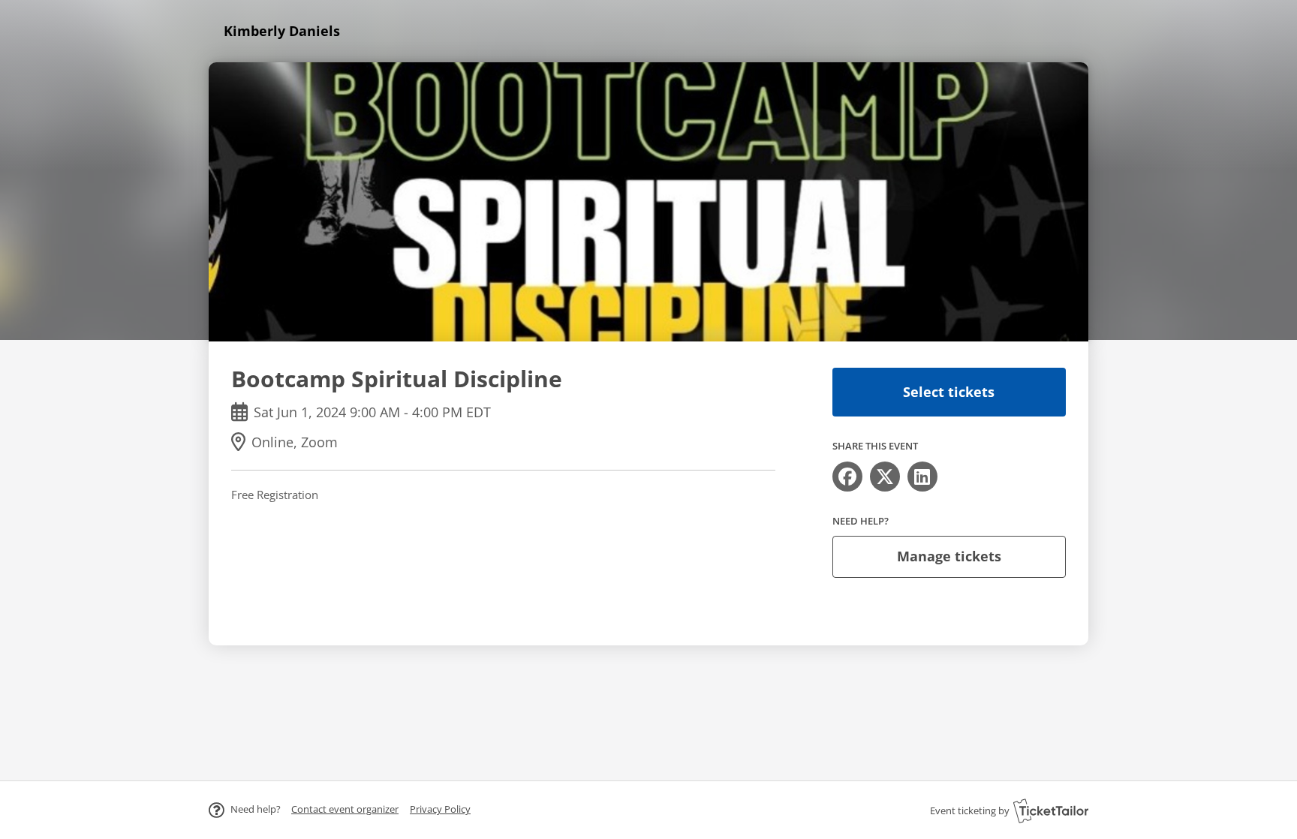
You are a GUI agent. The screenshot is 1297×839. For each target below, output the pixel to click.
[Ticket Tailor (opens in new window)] (1050, 810)
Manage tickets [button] (949, 556)
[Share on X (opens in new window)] (885, 477)
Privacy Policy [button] (440, 809)
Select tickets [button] (949, 392)
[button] (345, 809)
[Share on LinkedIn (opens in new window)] (922, 477)
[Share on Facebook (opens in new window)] (847, 477)
